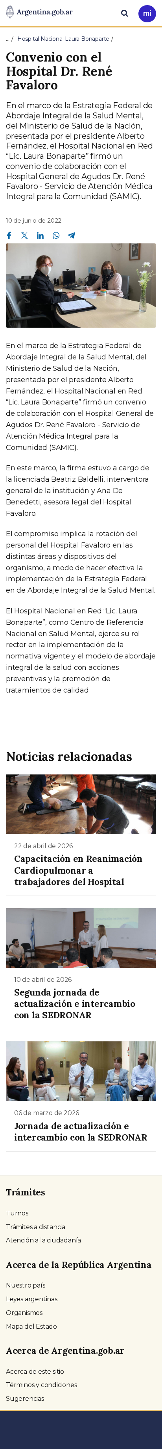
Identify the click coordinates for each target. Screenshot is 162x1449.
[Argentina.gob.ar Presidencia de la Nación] (39, 12)
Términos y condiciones (41, 1385)
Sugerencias (25, 1398)
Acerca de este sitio (35, 1371)
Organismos (24, 1313)
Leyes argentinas (31, 1299)
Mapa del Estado (31, 1326)
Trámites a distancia (35, 1227)
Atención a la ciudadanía (43, 1240)
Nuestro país (25, 1285)
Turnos (17, 1213)
